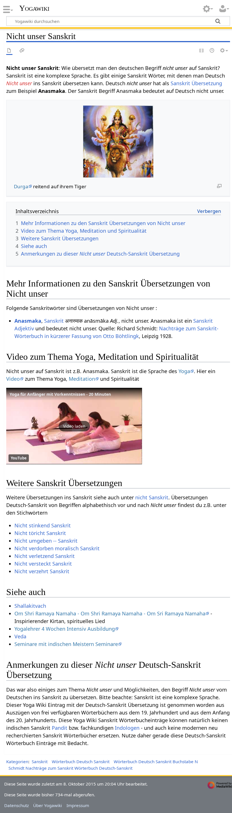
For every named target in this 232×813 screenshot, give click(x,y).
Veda (20, 636)
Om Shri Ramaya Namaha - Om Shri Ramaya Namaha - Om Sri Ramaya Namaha (109, 613)
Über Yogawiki (47, 805)
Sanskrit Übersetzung (196, 83)
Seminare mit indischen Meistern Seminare (66, 644)
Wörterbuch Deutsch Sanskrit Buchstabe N (156, 761)
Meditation (82, 378)
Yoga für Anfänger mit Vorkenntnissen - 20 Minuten (60, 394)
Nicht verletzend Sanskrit (44, 556)
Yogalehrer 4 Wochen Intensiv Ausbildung (64, 628)
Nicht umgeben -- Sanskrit (46, 540)
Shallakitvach (30, 605)
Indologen (127, 727)
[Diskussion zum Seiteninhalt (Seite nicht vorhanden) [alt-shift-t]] (22, 51)
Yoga (184, 371)
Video (13, 378)
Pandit (59, 727)
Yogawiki (34, 8)
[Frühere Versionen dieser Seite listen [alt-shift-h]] (212, 51)
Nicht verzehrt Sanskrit (41, 571)
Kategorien (17, 761)
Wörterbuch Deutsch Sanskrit (80, 761)
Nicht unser (19, 83)
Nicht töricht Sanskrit (40, 533)
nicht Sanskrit (151, 497)
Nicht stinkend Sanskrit (42, 525)
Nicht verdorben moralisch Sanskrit (57, 548)
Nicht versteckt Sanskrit (43, 563)
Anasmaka (27, 320)
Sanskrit (54, 320)
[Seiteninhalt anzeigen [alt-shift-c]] (9, 51)
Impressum (77, 805)
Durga (21, 186)
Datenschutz (16, 805)
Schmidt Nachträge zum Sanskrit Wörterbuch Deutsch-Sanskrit (70, 768)
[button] (74, 426)
